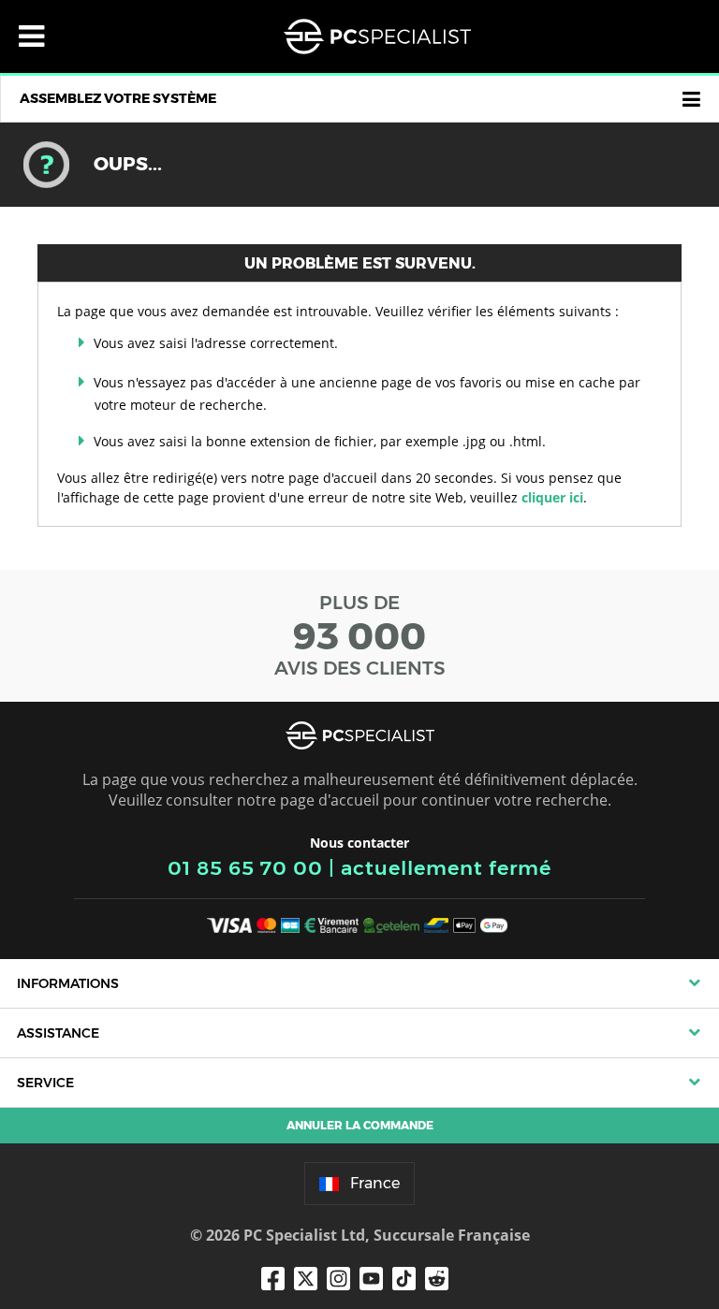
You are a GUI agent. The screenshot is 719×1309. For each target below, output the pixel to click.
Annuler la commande (359, 1125)
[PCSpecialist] (377, 36)
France (375, 1183)
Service (45, 1082)
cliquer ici (552, 497)
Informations (68, 983)
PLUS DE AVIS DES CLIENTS (360, 635)
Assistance (58, 1033)
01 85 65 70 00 (245, 868)
